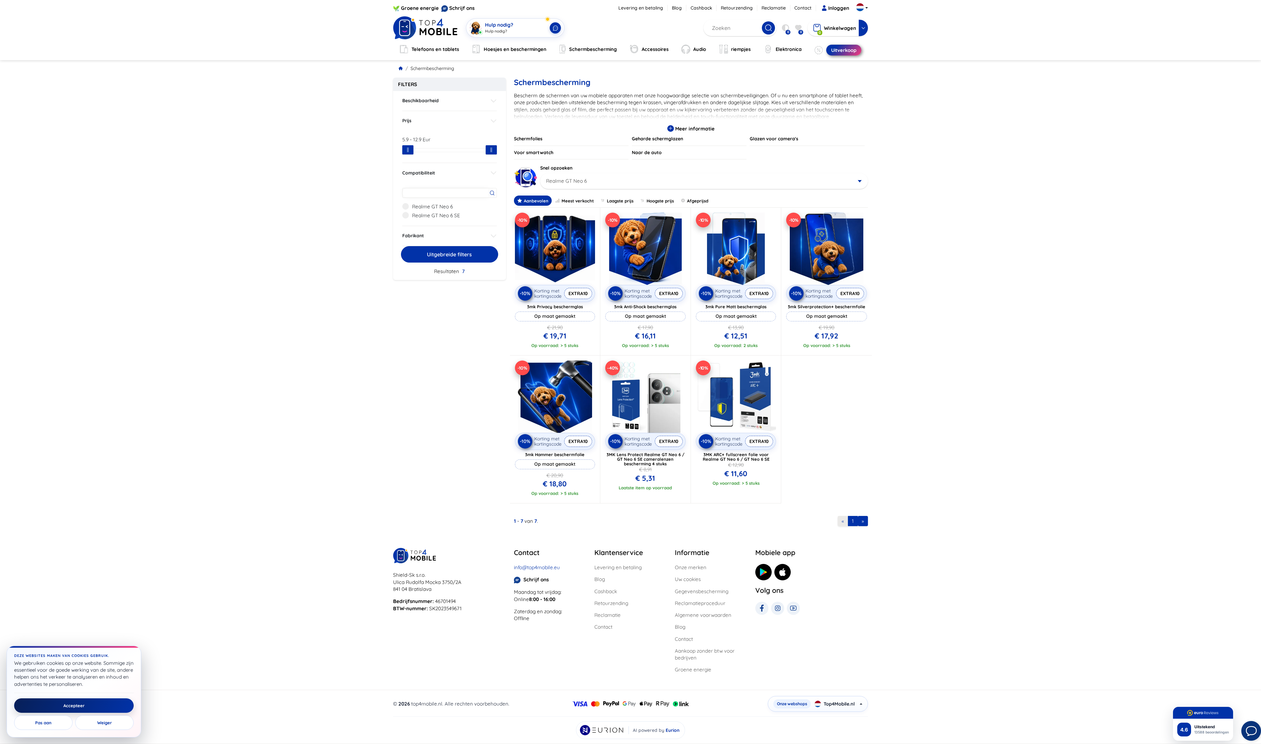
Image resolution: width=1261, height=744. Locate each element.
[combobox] (704, 181)
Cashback (701, 8)
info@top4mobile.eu (537, 567)
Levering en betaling (640, 8)
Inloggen (838, 8)
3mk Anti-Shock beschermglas (645, 306)
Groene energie (420, 8)
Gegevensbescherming (701, 591)
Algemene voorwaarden (703, 615)
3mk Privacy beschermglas (555, 306)
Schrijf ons (462, 8)
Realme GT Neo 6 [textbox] (566, 181)
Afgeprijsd (697, 200)
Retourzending (737, 8)
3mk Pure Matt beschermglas (735, 306)
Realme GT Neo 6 (432, 206)
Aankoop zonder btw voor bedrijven (705, 654)
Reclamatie (774, 8)
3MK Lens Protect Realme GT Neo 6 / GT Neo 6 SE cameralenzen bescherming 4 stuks (645, 459)
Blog (677, 8)
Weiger (104, 722)
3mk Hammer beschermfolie (555, 454)
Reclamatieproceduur (700, 603)
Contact (802, 8)
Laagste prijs (620, 200)
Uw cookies (688, 579)
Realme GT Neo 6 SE (436, 215)
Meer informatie (694, 129)
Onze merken (690, 567)
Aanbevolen (536, 200)
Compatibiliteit (418, 173)
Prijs (406, 121)
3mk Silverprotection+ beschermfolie (826, 306)
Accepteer (74, 705)
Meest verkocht (578, 200)
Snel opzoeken (556, 168)
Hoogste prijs (660, 200)
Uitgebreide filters (449, 254)
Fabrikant (413, 236)
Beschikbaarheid (420, 101)
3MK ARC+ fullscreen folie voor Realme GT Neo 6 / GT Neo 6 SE (736, 457)
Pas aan (43, 722)
